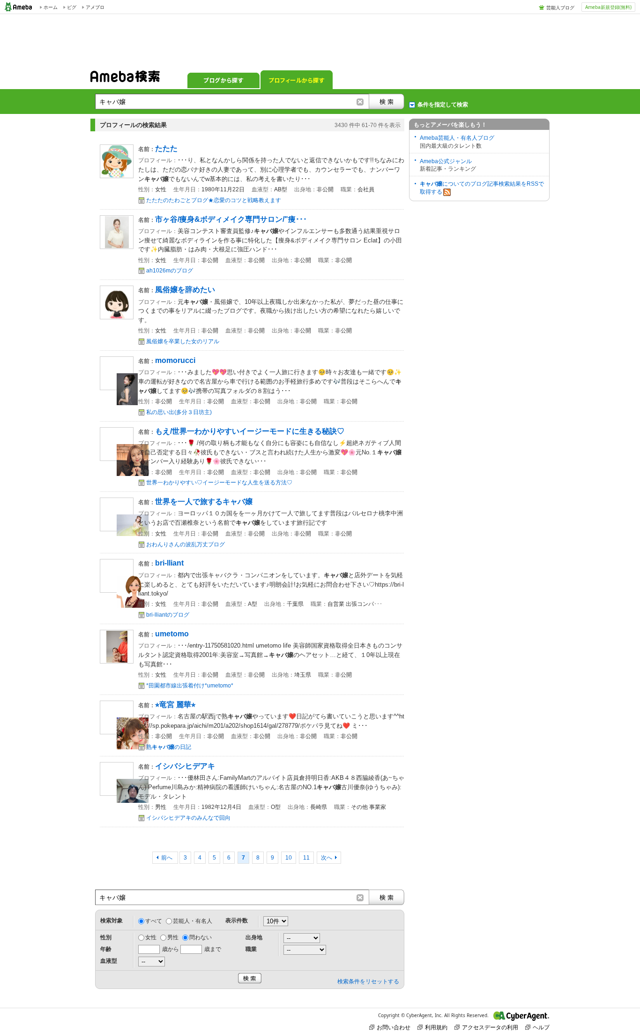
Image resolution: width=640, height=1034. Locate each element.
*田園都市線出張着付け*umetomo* (189, 685)
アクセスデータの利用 (490, 1027)
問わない (200, 937)
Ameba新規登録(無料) (608, 7)
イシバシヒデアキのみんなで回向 (188, 818)
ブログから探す (223, 79)
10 (288, 857)
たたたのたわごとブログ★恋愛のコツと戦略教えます (213, 200)
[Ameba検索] (125, 79)
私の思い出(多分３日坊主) (179, 412)
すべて (153, 921)
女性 (150, 937)
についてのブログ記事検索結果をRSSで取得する (482, 188)
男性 (173, 937)
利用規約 (436, 1027)
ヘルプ (541, 1027)
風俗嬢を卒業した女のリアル (182, 341)
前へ (167, 857)
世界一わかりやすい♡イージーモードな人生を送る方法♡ (219, 482)
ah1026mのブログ (169, 270)
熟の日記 (168, 747)
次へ (326, 857)
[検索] (386, 101)
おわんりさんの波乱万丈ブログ (185, 544)
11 (306, 857)
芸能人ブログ (560, 7)
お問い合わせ (393, 1027)
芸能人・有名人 (192, 921)
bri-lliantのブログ (167, 614)
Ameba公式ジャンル (446, 161)
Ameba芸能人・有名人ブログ (457, 138)
